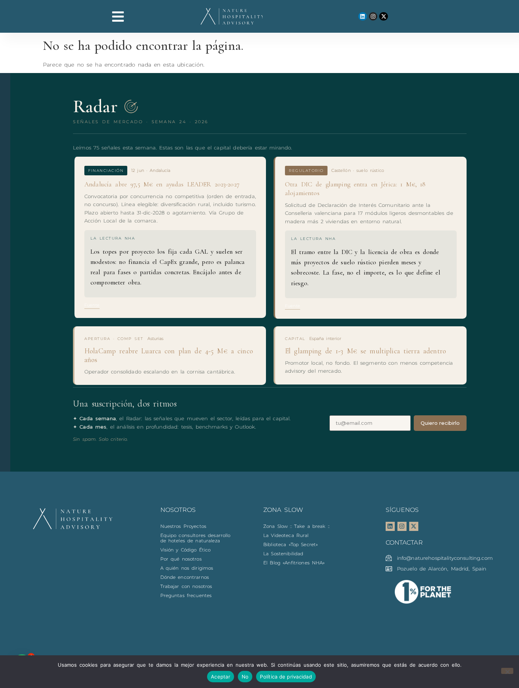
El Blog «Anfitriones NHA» (294, 563)
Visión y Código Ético (185, 550)
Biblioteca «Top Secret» (290, 544)
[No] (507, 671)
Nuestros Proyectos (183, 526)
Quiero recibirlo (440, 423)
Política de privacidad (286, 677)
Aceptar (220, 677)
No (245, 677)
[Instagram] (373, 16)
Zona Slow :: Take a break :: (296, 526)
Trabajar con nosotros (186, 586)
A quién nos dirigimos (187, 568)
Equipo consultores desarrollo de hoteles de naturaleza (195, 537)
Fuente (92, 305)
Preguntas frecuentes (186, 595)
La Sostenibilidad (283, 553)
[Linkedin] (362, 16)
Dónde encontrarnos (184, 577)
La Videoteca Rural (286, 535)
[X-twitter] (383, 16)
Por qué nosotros (181, 559)
